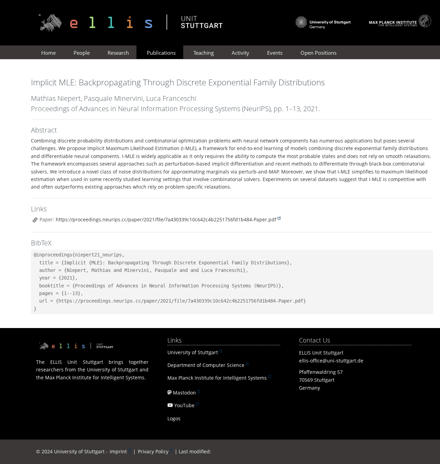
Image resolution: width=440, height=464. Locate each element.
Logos (173, 418)
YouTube (184, 405)
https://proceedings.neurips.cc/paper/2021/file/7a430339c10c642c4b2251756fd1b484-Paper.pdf (166, 219)
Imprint (118, 451)
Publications (161, 52)
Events (275, 52)
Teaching (204, 52)
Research (118, 52)
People (82, 52)
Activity (240, 52)
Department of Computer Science (205, 365)
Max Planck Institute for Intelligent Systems (217, 378)
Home (48, 52)
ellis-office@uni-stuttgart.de (331, 360)
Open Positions (318, 52)
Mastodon (184, 392)
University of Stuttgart (192, 352)
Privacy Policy (153, 451)
